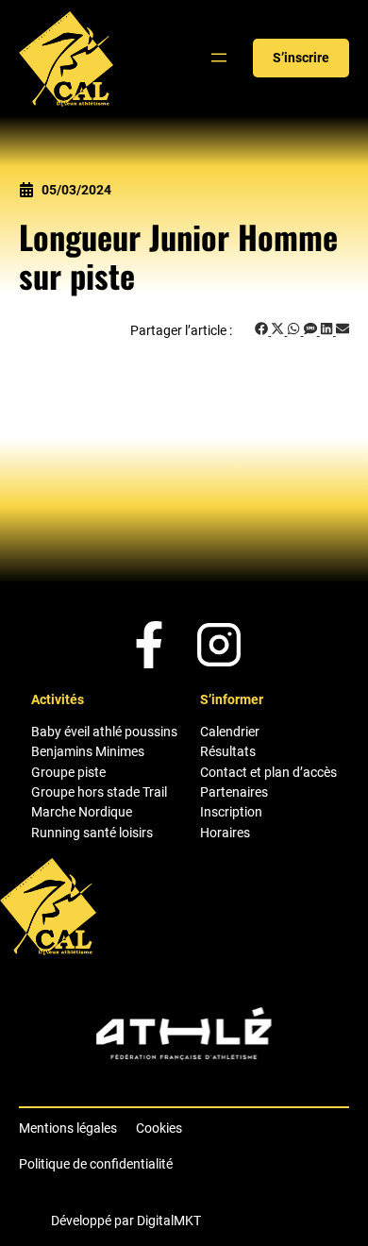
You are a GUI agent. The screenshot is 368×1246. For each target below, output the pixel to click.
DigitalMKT (169, 1220)
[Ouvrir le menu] (219, 57)
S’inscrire (301, 57)
